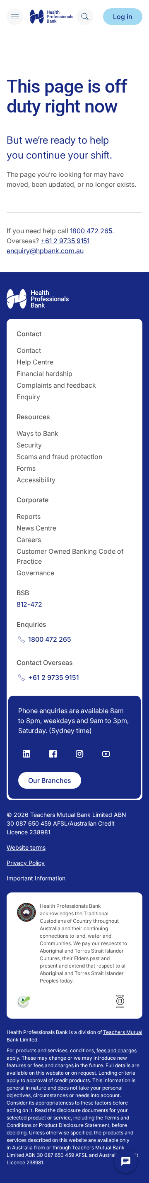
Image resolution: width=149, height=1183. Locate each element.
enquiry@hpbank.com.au (45, 251)
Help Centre (35, 362)
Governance (35, 573)
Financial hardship (44, 373)
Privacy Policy (26, 862)
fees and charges (116, 1050)
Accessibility (36, 480)
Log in (122, 16)
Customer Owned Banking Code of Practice (70, 556)
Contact (29, 350)
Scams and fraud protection (59, 456)
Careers (29, 539)
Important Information (36, 878)
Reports (29, 516)
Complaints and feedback (56, 385)
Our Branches (49, 780)
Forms (26, 468)
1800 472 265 (91, 231)
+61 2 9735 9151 (65, 241)
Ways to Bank (37, 433)
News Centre (36, 528)
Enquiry (28, 397)
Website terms (26, 847)
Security (29, 445)
